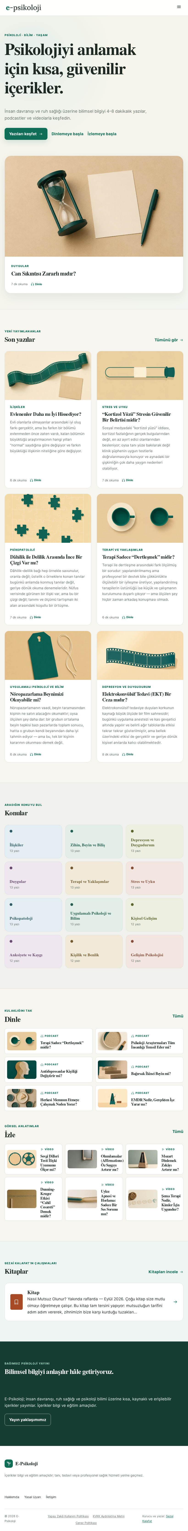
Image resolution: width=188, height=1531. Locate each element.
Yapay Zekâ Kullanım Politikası (68, 1516)
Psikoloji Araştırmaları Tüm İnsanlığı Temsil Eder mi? (153, 1045)
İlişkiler (17, 407)
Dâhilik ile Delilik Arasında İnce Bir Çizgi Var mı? (46, 559)
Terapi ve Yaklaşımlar (122, 550)
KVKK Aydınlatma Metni (108, 1516)
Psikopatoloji (22, 550)
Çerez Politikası (86, 1523)
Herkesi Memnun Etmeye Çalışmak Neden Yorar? (59, 1102)
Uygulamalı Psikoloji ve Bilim (37, 687)
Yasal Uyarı (32, 1497)
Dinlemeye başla (67, 134)
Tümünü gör (166, 340)
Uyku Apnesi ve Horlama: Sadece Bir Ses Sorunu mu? (109, 1202)
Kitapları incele (163, 1272)
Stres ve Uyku (115, 407)
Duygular (20, 266)
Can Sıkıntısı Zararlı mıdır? (43, 273)
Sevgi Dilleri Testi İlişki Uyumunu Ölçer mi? (49, 1162)
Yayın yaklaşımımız (27, 1419)
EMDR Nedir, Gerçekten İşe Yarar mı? (152, 1102)
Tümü (177, 1016)
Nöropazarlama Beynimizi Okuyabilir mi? (37, 696)
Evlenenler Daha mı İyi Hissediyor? (45, 413)
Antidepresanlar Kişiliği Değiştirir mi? (58, 1073)
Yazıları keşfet (23, 134)
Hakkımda (12, 1497)
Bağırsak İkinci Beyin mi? (151, 1073)
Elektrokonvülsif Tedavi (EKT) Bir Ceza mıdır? (136, 696)
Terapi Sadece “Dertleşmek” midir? (138, 556)
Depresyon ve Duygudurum (126, 687)
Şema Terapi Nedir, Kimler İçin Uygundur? (170, 1202)
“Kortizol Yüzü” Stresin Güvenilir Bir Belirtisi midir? (136, 416)
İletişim (51, 1497)
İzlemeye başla (102, 134)
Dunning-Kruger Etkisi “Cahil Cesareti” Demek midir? (47, 1202)
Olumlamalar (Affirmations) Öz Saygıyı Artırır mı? (112, 1162)
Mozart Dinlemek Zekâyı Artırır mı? (170, 1162)
